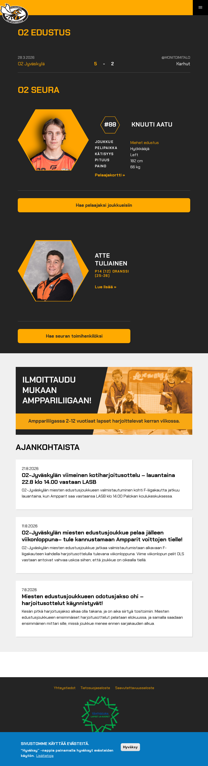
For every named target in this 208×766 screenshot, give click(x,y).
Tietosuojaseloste (95, 688)
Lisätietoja (45, 755)
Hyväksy (130, 747)
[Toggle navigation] (200, 7)
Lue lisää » (105, 286)
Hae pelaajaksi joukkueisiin (104, 205)
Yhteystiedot (65, 688)
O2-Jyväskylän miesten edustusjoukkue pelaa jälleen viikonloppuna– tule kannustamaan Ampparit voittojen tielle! (102, 536)
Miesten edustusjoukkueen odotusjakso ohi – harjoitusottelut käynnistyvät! (83, 600)
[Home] (14, 13)
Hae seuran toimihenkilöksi (74, 336)
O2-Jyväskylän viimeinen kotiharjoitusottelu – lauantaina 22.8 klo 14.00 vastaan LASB (98, 478)
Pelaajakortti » (110, 175)
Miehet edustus (144, 142)
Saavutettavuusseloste (134, 688)
